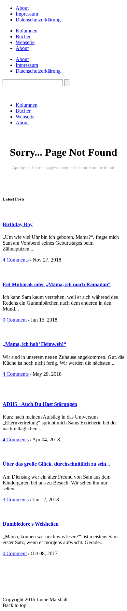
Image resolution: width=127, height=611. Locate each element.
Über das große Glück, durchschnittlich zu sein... (56, 464)
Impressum (27, 14)
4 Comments (16, 260)
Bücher (23, 36)
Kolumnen (26, 30)
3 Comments (16, 499)
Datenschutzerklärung (38, 19)
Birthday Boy (18, 224)
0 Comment (15, 320)
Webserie (25, 42)
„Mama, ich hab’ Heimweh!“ (34, 344)
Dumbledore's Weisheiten (31, 524)
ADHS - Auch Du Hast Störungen (40, 404)
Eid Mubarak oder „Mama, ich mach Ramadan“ (57, 284)
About (22, 8)
